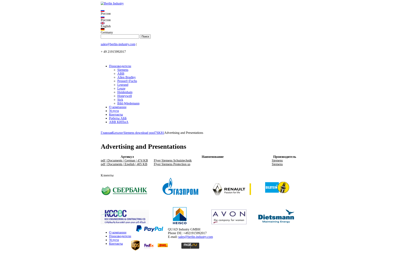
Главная (106, 132)
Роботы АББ (118, 118)
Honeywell (124, 96)
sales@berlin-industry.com (118, 44)
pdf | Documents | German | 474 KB (124, 160)
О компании (117, 107)
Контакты (116, 114)
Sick (120, 99)
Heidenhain (124, 92)
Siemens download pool (139, 132)
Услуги (114, 111)
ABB (120, 73)
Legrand (122, 84)
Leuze (121, 88)
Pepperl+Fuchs (127, 81)
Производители (120, 66)
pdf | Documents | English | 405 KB (124, 164)
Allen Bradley (126, 77)
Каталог (117, 132)
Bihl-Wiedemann (128, 103)
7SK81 (159, 132)
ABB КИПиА (119, 122)
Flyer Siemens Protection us (172, 164)
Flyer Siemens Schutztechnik (173, 160)
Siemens (122, 70)
